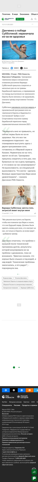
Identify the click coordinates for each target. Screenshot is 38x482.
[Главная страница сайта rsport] (12, 19)
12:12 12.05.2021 (7, 24)
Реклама (17, 405)
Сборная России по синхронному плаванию (17, 284)
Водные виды (7, 278)
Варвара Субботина (27, 288)
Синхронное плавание (10, 288)
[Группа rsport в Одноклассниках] (29, 390)
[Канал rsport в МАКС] (6, 390)
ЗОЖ (33, 402)
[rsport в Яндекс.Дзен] (14, 390)
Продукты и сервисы (29, 405)
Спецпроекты (7, 405)
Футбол (4, 402)
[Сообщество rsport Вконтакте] (22, 390)
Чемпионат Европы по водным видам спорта (18, 281)
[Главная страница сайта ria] (2, 19)
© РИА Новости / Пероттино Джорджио (13, 61)
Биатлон (26, 402)
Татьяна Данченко (21, 278)
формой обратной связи (27, 456)
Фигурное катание (15, 402)
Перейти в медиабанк (8, 63)
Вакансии (5, 414)
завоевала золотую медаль (22, 107)
